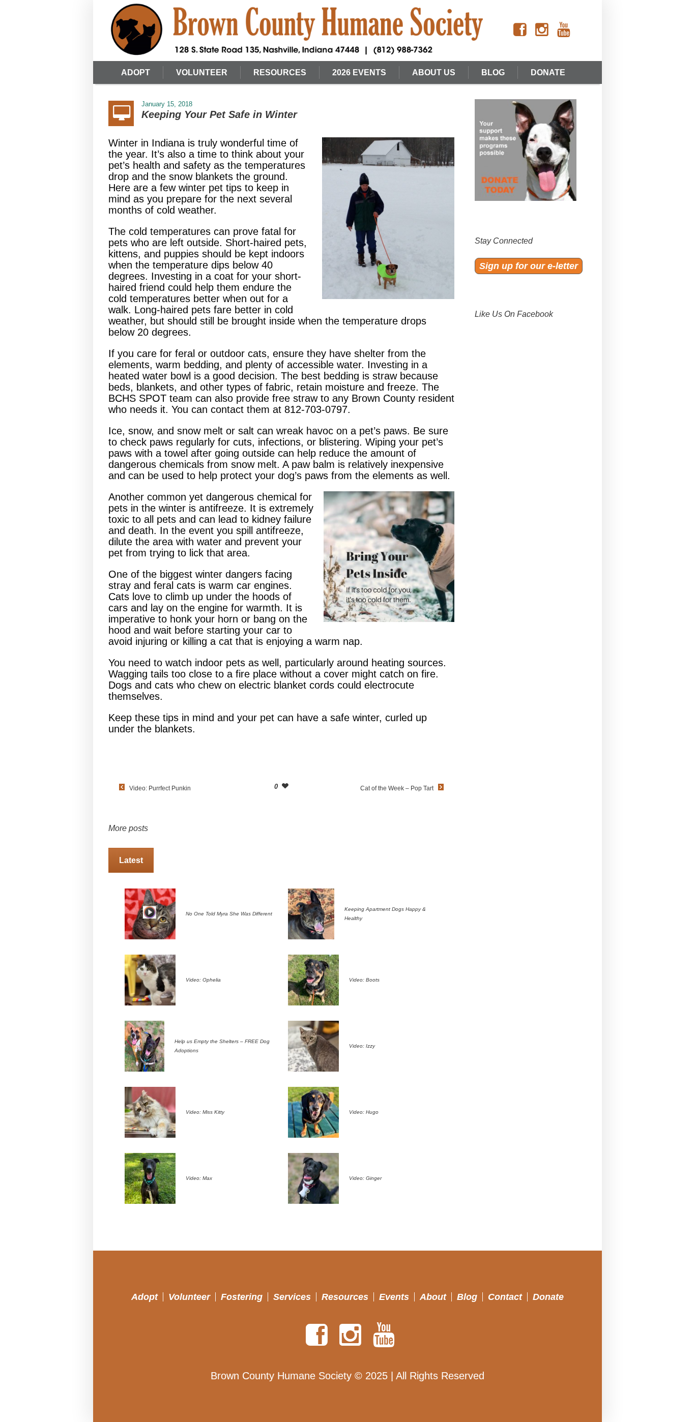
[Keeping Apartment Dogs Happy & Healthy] (311, 913)
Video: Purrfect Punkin (160, 788)
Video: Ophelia (203, 980)
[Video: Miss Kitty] (150, 1111)
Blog (467, 1296)
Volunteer (189, 1296)
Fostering (242, 1296)
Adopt (144, 1296)
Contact (505, 1296)
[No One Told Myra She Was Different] (150, 913)
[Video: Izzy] (313, 1045)
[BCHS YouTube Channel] (563, 30)
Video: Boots (364, 980)
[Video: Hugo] (313, 1111)
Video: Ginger (365, 1178)
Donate (548, 1296)
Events (394, 1296)
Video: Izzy (362, 1046)
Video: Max (199, 1178)
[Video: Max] (150, 1177)
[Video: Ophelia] (150, 979)
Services (292, 1296)
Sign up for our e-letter (528, 266)
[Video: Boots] (313, 979)
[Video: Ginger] (313, 1177)
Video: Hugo (364, 1112)
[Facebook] (520, 30)
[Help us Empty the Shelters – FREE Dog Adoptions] (145, 1045)
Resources (345, 1296)
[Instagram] (541, 30)
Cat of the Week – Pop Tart (396, 788)
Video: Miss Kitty (205, 1112)
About (433, 1296)
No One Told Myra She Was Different (229, 913)
